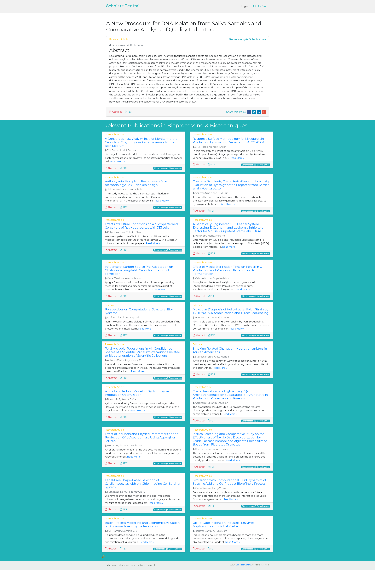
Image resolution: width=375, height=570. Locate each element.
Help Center (123, 565)
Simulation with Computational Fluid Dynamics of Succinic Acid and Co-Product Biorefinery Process (229, 481)
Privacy (141, 565)
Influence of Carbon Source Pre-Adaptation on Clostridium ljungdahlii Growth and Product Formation (139, 270)
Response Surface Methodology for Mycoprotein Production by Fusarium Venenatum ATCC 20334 (228, 140)
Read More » (117, 161)
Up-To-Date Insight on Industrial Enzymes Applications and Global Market (223, 524)
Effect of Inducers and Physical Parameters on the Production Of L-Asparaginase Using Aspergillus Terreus (141, 437)
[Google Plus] (264, 112)
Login (244, 6)
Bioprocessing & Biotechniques (247, 39)
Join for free (259, 6)
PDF (129, 111)
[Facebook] (249, 112)
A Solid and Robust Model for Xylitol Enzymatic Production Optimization (139, 393)
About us (111, 565)
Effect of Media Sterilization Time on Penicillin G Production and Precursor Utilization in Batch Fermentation (227, 270)
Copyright (151, 565)
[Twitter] (254, 112)
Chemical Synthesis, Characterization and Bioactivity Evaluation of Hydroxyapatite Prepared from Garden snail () (231, 185)
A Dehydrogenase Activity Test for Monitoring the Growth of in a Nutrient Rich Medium (141, 142)
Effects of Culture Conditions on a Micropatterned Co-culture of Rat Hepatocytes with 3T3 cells (141, 225)
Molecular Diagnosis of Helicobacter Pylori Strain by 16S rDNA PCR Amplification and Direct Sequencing (230, 311)
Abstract (116, 111)
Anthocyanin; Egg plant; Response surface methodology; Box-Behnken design (136, 183)
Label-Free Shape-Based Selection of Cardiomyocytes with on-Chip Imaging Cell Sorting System (142, 483)
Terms (133, 565)
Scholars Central (123, 5)
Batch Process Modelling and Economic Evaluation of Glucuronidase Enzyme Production (142, 524)
